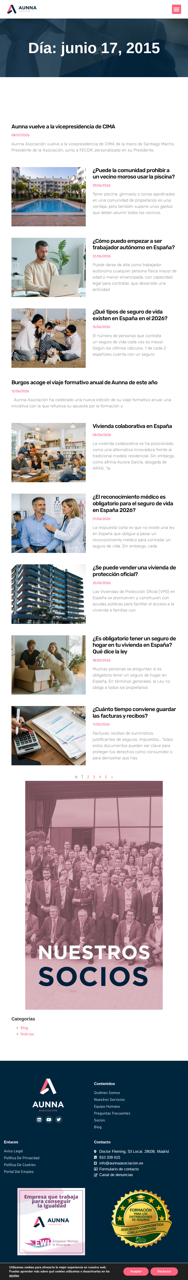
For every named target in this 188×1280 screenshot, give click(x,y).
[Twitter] (58, 1119)
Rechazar (164, 1271)
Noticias (27, 1034)
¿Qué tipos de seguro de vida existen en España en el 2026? (130, 315)
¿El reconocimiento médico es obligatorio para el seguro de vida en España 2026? (133, 503)
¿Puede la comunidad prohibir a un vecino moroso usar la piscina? (134, 173)
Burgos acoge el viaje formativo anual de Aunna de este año (84, 382)
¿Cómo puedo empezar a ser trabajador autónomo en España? (134, 244)
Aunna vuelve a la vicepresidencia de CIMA (63, 126)
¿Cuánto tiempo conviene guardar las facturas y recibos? (134, 712)
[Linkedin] (39, 1119)
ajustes (14, 1276)
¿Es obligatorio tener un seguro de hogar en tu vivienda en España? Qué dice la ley (134, 645)
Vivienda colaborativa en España (132, 426)
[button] (176, 9)
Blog (24, 1028)
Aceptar (136, 1271)
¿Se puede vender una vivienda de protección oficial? (134, 570)
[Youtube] (49, 1119)
